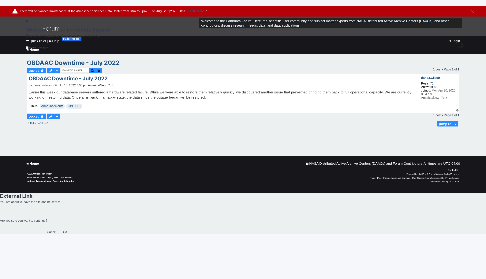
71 (432, 83)
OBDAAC (74, 106)
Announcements (52, 106)
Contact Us (453, 170)
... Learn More (195, 11)
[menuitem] (364, 163)
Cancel (52, 232)
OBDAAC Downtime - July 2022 (73, 62)
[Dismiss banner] (472, 11)
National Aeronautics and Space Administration (50, 181)
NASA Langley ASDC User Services (56, 177)
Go (65, 232)
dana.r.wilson (430, 77)
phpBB (421, 174)
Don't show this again (38, 48)
